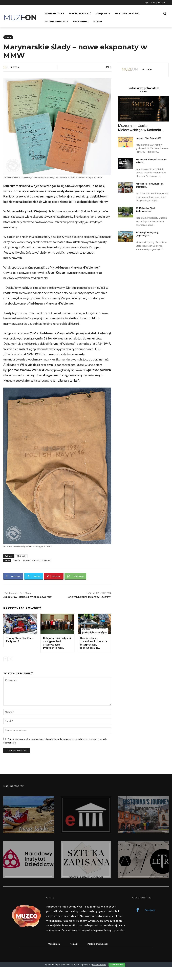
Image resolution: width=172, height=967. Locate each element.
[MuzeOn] (6, 67)
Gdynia (16, 560)
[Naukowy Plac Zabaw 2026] (125, 142)
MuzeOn (14, 67)
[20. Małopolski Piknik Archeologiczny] (125, 212)
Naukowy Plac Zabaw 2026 (148, 138)
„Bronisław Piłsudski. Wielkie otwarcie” (27, 596)
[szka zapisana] (86, 859)
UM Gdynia (21, 556)
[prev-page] (5, 659)
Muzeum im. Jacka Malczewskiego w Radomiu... (140, 128)
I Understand (117, 964)
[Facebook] (137, 910)
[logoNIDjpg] (28, 859)
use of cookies (99, 964)
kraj (8, 37)
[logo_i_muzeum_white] (86, 814)
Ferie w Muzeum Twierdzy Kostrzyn (89, 596)
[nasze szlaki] (28, 814)
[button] (165, 13)
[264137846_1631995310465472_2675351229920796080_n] (143, 814)
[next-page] (11, 659)
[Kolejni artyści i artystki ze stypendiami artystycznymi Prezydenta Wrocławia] (57, 624)
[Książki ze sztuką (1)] (143, 859)
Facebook (150, 910)
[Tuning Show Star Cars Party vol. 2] (20, 624)
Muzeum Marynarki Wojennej (36, 560)
